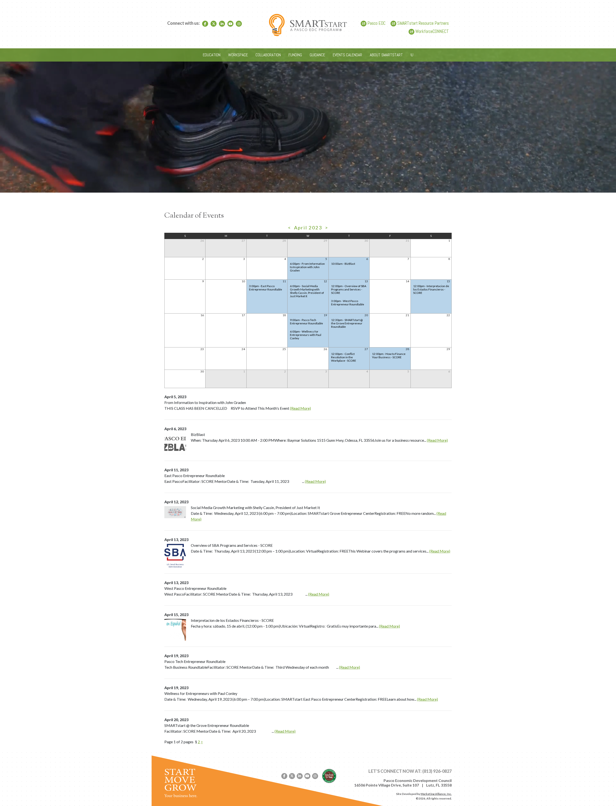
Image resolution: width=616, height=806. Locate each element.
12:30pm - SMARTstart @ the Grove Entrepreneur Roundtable (347, 323)
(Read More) (300, 408)
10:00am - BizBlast (343, 263)
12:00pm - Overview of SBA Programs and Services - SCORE (348, 289)
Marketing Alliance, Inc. (436, 794)
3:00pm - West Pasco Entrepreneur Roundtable (347, 302)
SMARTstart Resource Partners (422, 23)
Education (211, 55)
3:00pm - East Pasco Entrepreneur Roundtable (265, 287)
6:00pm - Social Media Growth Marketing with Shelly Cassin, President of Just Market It (307, 291)
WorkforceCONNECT (431, 31)
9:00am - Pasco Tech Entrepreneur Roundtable (306, 321)
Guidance (317, 55)
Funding (295, 55)
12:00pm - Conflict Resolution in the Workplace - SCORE (343, 357)
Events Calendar (347, 55)
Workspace (238, 55)
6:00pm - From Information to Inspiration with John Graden (307, 267)
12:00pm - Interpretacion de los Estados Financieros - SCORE (431, 289)
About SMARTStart (386, 55)
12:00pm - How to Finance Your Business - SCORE (388, 355)
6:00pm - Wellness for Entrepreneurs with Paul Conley (305, 335)
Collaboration (268, 55)
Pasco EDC (375, 23)
